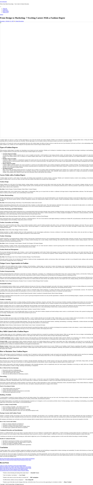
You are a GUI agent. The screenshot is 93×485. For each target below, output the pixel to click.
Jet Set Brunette (3, 1)
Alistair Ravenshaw (19, 21)
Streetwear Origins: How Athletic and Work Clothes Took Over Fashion (15, 466)
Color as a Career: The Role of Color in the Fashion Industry (13, 465)
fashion (1, 14)
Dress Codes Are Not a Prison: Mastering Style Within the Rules (14, 469)
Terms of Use (6, 12)
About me (5, 8)
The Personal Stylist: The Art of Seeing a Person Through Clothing (14, 470)
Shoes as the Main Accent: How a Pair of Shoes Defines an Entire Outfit (15, 468)
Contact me (5, 9)
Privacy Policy (6, 11)
